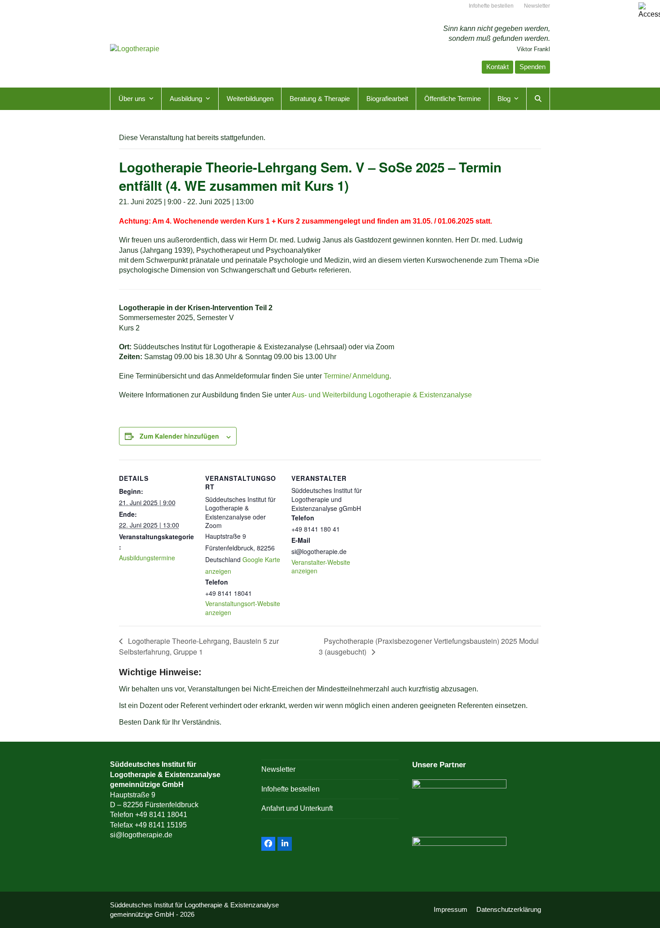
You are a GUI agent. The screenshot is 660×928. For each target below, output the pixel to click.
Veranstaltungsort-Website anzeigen (242, 608)
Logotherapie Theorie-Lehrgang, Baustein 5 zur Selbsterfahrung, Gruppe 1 (199, 646)
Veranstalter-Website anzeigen (320, 567)
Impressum (450, 909)
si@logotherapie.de (141, 835)
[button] (538, 99)
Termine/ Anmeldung (356, 376)
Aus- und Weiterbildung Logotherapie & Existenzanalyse (382, 395)
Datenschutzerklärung (508, 909)
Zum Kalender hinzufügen (179, 435)
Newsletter (278, 769)
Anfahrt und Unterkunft (297, 808)
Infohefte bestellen (290, 789)
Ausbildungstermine (147, 557)
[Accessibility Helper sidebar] (649, 11)
